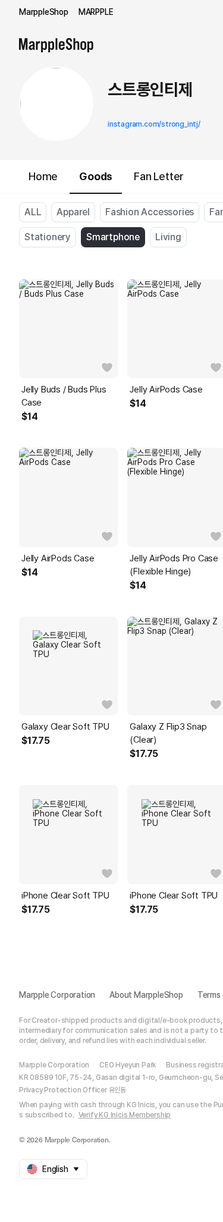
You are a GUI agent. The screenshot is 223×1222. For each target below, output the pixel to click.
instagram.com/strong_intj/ (154, 124)
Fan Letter (159, 176)
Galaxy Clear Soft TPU (65, 726)
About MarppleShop (146, 995)
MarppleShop (43, 12)
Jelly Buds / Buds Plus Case (63, 396)
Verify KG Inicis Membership (124, 1115)
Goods (95, 176)
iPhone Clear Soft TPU (65, 895)
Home (43, 176)
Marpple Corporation (57, 995)
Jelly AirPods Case (57, 558)
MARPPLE (96, 12)
